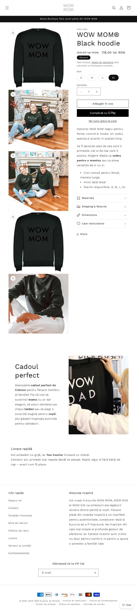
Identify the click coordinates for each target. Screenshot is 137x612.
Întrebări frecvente (20, 515)
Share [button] (83, 234)
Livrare (12, 538)
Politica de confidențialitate (103, 601)
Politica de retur (18, 530)
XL (113, 77)
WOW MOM (33, 601)
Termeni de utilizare (46, 604)
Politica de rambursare (74, 601)
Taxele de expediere (102, 62)
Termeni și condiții (19, 545)
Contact (13, 508)
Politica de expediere (69, 604)
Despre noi (15, 500)
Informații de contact (94, 604)
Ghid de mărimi (18, 523)
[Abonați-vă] (94, 573)
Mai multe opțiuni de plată (103, 121)
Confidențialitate (18, 553)
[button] (7, 8)
